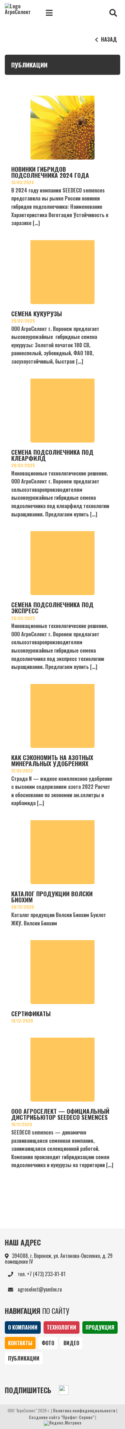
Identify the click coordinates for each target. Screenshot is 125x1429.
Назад (108, 39)
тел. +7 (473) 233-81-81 (40, 1274)
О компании (23, 1327)
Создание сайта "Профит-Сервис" (61, 1417)
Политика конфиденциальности (84, 1411)
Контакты (20, 1343)
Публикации (23, 1358)
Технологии (61, 1327)
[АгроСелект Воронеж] (19, 13)
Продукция (100, 1327)
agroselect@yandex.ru (39, 1289)
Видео (71, 1343)
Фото (48, 1343)
